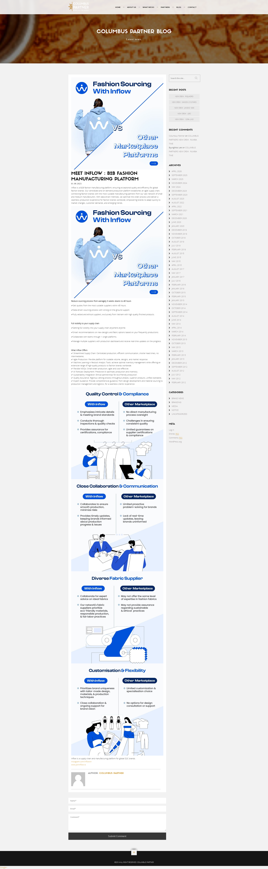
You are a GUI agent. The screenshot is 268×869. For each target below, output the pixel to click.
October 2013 (179, 343)
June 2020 (176, 222)
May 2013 (176, 347)
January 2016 (178, 288)
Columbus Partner (111, 773)
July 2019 (176, 245)
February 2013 (179, 355)
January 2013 (178, 359)
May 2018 (176, 261)
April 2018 (177, 265)
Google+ (3, 867)
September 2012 (179, 366)
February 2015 (179, 296)
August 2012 (178, 370)
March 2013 (177, 351)
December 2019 (179, 230)
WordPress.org (175, 441)
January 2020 (178, 226)
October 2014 (179, 308)
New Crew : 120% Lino (184, 119)
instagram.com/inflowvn (81, 761)
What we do (148, 7)
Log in (171, 430)
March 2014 (177, 331)
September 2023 (179, 194)
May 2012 (176, 378)
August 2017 (178, 269)
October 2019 (179, 237)
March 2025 (177, 179)
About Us (131, 7)
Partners (165, 7)
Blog (178, 7)
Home (117, 7)
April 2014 (177, 327)
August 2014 (178, 316)
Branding (176, 402)
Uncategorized (179, 414)
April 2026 (177, 171)
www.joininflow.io (78, 764)
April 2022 (177, 206)
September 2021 (179, 210)
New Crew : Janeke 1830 (184, 108)
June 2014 (176, 320)
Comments (175, 437)
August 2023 (178, 198)
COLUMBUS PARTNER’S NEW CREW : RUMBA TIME (184, 139)
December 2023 (179, 190)
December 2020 (179, 218)
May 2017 (176, 273)
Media (175, 406)
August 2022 (178, 202)
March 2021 (177, 214)
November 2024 (179, 183)
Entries (174, 433)
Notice (175, 410)
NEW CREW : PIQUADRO (184, 96)
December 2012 (179, 363)
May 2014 (176, 323)
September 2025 (179, 175)
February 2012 (179, 382)
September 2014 (179, 312)
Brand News (178, 398)
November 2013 (179, 339)
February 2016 (179, 284)
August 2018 (178, 253)
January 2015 (178, 300)
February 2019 (179, 249)
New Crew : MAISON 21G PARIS (184, 102)
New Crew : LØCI (184, 113)
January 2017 (178, 277)
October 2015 (179, 292)
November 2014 (179, 304)
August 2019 (178, 241)
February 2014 (179, 335)
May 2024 (176, 187)
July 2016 (176, 280)
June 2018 (176, 257)
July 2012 (176, 374)
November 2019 (179, 234)
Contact (192, 7)
